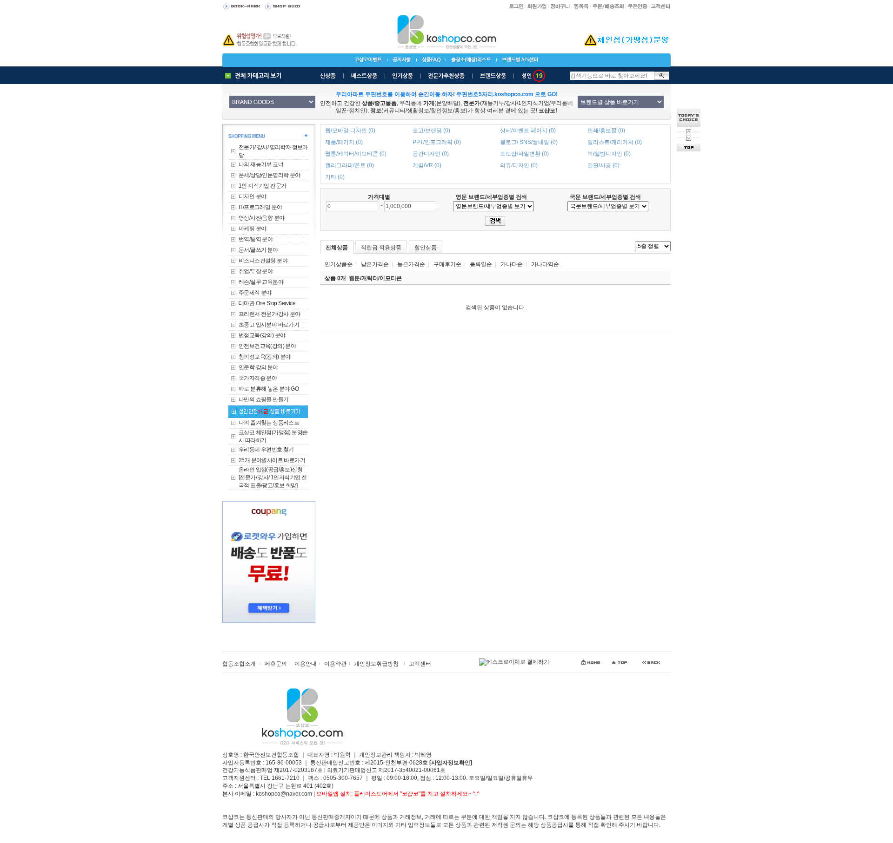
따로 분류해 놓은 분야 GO (269, 389)
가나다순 (511, 264)
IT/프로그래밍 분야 (260, 207)
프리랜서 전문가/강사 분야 (269, 314)
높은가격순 (411, 264)
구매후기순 (447, 264)
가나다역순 (545, 264)
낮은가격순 (375, 264)
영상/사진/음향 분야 (261, 218)
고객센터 (420, 663)
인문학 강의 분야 (258, 367)
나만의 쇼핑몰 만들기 (263, 399)
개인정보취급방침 (376, 663)
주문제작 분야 (255, 292)
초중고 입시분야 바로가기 (269, 324)
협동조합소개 (239, 663)
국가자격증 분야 (258, 378)
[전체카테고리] (255, 75)
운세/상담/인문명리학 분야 (269, 175)
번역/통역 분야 (256, 239)
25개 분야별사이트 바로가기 (272, 460)
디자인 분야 (252, 196)
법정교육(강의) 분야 (262, 335)
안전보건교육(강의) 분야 (267, 346)
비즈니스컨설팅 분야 (263, 260)
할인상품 (425, 247)
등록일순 (481, 264)
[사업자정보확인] (450, 762)
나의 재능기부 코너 (261, 164)
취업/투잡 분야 (256, 271)
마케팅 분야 (252, 228)
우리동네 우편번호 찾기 (266, 449)
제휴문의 (276, 663)
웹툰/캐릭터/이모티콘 (375, 278)
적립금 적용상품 (381, 247)
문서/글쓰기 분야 (258, 250)
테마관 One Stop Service (267, 303)
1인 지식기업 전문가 (262, 186)
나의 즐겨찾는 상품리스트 (269, 422)
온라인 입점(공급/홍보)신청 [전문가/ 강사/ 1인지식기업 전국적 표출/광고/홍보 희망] (273, 477)
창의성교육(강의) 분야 (265, 356)
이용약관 (335, 663)
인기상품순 (339, 264)
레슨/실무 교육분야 (261, 282)
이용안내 (305, 663)
